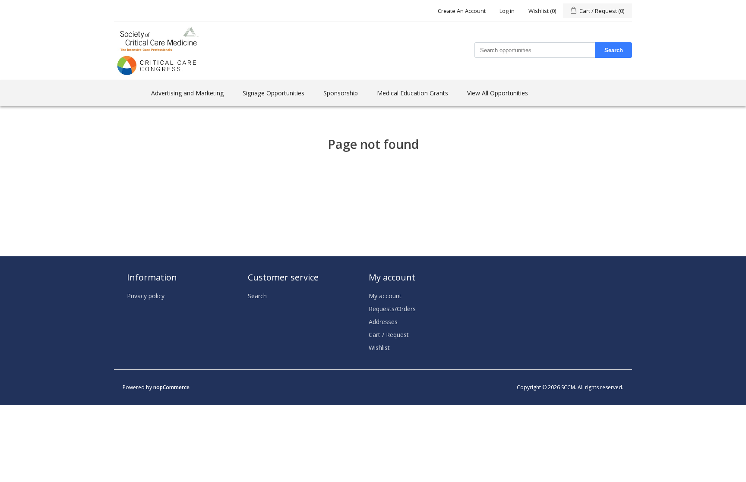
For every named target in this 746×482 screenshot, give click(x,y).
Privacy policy (145, 296)
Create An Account (462, 11)
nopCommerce (171, 387)
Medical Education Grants (412, 93)
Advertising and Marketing (187, 93)
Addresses (383, 322)
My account (385, 296)
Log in (507, 11)
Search (613, 50)
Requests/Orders (392, 309)
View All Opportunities (497, 93)
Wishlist (379, 347)
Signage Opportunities (273, 93)
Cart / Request (389, 335)
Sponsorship (340, 93)
